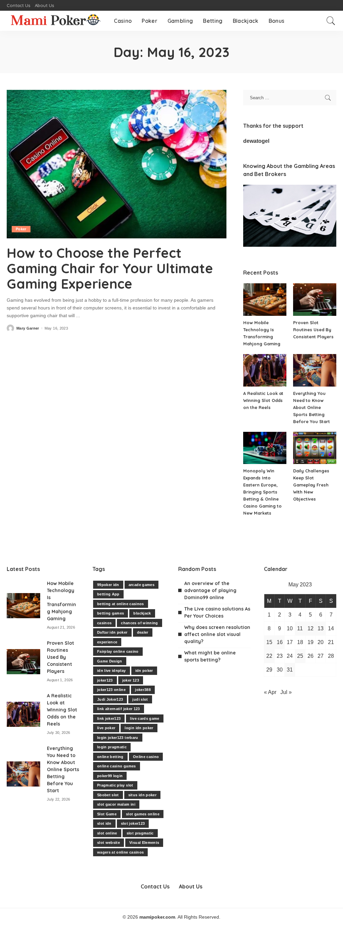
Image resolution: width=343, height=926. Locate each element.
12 (310, 628)
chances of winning (139, 623)
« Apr (270, 692)
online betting (110, 757)
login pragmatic (112, 747)
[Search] (331, 21)
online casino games (116, 766)
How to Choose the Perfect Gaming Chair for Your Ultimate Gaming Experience (110, 268)
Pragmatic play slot (115, 785)
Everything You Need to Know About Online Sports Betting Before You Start (311, 407)
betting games (110, 613)
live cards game (144, 718)
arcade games (141, 585)
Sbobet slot (108, 795)
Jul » (286, 692)
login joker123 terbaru (117, 738)
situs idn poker (142, 795)
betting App (108, 594)
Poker (21, 229)
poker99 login (110, 776)
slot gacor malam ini (116, 804)
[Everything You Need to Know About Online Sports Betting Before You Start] (314, 370)
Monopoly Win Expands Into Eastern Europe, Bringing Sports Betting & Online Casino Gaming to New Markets (262, 492)
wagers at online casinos (120, 852)
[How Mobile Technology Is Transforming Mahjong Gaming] (264, 299)
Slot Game (107, 814)
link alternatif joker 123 (118, 709)
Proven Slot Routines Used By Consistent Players (313, 329)
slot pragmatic (140, 833)
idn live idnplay (111, 671)
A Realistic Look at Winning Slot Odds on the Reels (263, 400)
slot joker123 (133, 823)
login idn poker (139, 728)
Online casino (146, 757)
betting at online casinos (120, 604)
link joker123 (109, 718)
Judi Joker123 (110, 699)
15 (269, 642)
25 (300, 656)
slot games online (142, 814)
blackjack (142, 613)
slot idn (104, 823)
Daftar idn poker (112, 632)
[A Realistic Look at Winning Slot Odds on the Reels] (264, 370)
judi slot (140, 699)
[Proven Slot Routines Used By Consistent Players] (314, 299)
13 (321, 628)
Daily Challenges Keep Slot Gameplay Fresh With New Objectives (311, 485)
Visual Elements (144, 843)
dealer (142, 632)
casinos (104, 623)
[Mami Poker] (55, 21)
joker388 (143, 690)
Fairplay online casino (118, 651)
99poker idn (108, 585)
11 (300, 628)
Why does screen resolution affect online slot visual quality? (217, 634)
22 (269, 656)
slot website (108, 843)
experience (107, 642)
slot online (107, 833)
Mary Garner (27, 328)
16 (280, 642)
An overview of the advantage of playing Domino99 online (210, 590)
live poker (106, 728)
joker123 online (111, 690)
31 (290, 670)
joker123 (105, 680)
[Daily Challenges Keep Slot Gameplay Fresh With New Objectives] (314, 448)
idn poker (144, 671)
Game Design (109, 661)
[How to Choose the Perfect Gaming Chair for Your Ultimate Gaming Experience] (116, 164)
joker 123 (130, 680)
